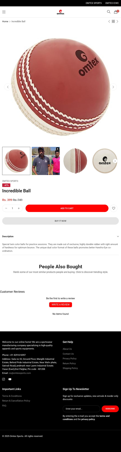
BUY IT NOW (60, 221)
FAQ (4, 405)
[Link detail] (3, 379)
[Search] (108, 12)
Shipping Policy (70, 368)
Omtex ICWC (112, 3)
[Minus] (6, 208)
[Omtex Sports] (60, 12)
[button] (113, 87)
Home (5, 21)
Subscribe (110, 409)
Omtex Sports (94, 3)
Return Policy (69, 363)
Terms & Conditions (12, 396)
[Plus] (18, 208)
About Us (67, 349)
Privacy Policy (69, 358)
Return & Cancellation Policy (16, 400)
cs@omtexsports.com (16, 373)
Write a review (61, 304)
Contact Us (68, 354)
